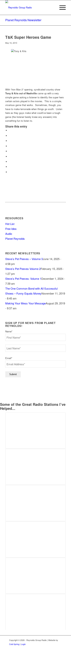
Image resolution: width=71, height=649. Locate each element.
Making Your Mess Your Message (25, 303)
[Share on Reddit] (10, 166)
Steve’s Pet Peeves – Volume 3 (24, 259)
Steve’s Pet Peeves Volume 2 (23, 269)
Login (23, 644)
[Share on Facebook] (10, 130)
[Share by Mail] (10, 172)
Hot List (9, 224)
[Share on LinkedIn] (10, 151)
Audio (8, 234)
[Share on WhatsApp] (10, 141)
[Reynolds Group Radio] (29, 7)
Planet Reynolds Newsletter (23, 20)
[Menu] (61, 7)
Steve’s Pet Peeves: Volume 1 (23, 278)
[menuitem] (61, 7)
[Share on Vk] (10, 161)
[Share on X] (10, 135)
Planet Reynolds (15, 238)
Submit (13, 374)
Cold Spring (14, 644)
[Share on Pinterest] (10, 146)
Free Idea (10, 229)
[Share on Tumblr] (10, 156)
